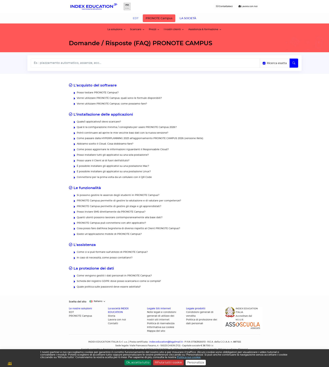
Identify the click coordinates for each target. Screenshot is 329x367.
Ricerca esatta (277, 63)
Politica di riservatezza (160, 323)
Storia (111, 316)
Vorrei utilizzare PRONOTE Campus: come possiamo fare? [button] (111, 103)
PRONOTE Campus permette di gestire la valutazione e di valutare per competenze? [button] (128, 200)
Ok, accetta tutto (137, 362)
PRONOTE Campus (159, 18)
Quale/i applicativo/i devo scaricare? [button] (98, 121)
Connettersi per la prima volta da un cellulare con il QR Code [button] (114, 177)
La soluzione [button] (115, 29)
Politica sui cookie (188, 357)
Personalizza (195, 362)
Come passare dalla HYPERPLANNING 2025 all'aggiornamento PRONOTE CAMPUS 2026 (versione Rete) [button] (139, 138)
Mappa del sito (156, 331)
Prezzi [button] (152, 29)
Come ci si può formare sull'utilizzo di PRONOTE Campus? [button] (112, 252)
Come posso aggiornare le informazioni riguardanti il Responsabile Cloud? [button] (122, 149)
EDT (135, 18)
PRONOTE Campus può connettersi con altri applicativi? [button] (111, 223)
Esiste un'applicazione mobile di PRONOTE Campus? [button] (109, 234)
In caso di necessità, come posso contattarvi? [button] (104, 257)
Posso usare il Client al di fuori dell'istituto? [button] (102, 160)
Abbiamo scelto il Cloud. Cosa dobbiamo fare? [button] (104, 143)
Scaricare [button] (135, 29)
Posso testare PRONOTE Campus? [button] (97, 92)
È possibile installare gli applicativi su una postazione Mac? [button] (112, 166)
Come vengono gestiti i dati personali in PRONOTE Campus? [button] (114, 275)
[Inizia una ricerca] (294, 63)
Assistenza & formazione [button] (203, 29)
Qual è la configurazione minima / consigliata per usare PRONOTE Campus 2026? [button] (126, 127)
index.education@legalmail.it (166, 342)
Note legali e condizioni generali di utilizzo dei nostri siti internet (161, 316)
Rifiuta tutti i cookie (168, 362)
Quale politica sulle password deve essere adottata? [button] (108, 286)
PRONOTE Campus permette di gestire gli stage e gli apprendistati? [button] (118, 206)
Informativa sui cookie (160, 327)
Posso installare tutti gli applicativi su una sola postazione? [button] (112, 155)
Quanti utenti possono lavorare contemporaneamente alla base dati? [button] (119, 217)
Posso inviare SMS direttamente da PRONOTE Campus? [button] (110, 211)
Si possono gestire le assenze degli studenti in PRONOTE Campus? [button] (117, 195)
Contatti (113, 323)
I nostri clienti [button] (172, 29)
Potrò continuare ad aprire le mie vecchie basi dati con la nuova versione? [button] (122, 133)
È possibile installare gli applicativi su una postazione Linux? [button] (113, 171)
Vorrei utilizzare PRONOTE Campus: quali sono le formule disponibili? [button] (119, 98)
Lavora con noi (117, 320)
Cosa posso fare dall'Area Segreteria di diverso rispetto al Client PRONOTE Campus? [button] (128, 228)
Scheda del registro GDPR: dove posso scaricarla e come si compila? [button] (118, 281)
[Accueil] (93, 6)
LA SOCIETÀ (188, 18)
